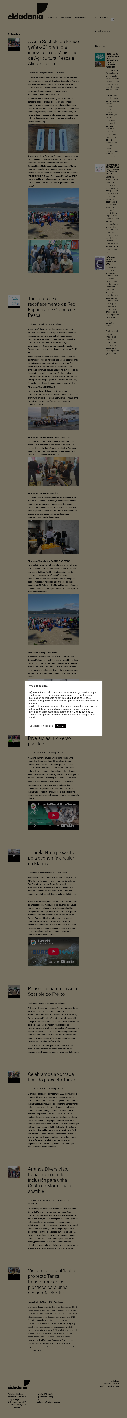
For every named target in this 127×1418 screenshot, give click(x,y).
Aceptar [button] (60, 726)
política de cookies (78, 697)
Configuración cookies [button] (41, 725)
